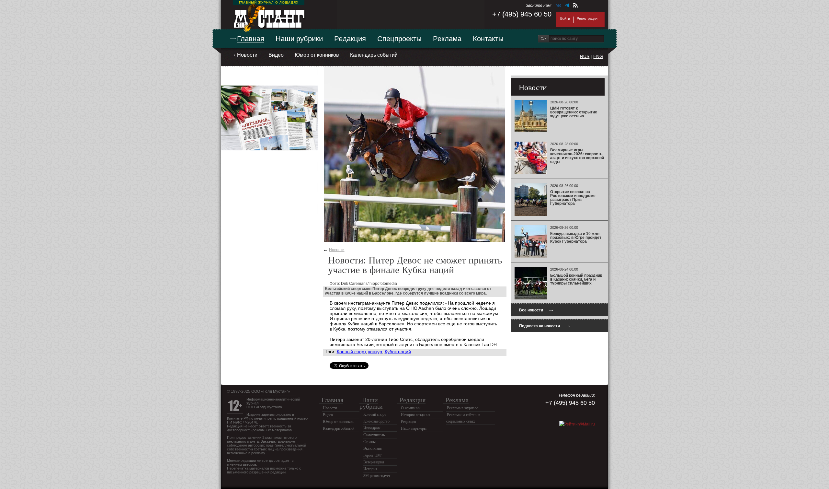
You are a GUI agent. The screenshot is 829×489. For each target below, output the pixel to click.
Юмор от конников (317, 55)
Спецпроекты (399, 39)
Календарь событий (374, 55)
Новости (247, 55)
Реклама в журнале (462, 408)
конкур (375, 351)
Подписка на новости (545, 325)
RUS (584, 56)
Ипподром (371, 428)
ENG (598, 56)
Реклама (447, 39)
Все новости (536, 309)
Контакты (488, 39)
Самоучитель (374, 435)
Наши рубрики (299, 39)
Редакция (350, 39)
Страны (369, 441)
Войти (565, 18)
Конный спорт (351, 351)
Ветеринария (373, 462)
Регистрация (587, 18)
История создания (415, 415)
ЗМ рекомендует (376, 475)
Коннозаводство (376, 421)
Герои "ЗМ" (372, 455)
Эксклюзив (372, 448)
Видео (276, 55)
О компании (410, 408)
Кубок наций (398, 351)
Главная (250, 39)
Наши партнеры (413, 428)
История (370, 469)
